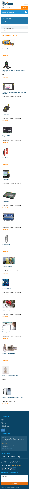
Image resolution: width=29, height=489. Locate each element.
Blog (3, 430)
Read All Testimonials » (7, 448)
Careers (2, 420)
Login (2, 422)
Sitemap (3, 428)
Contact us (3, 423)
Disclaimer (3, 425)
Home (2, 419)
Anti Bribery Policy (5, 426)
